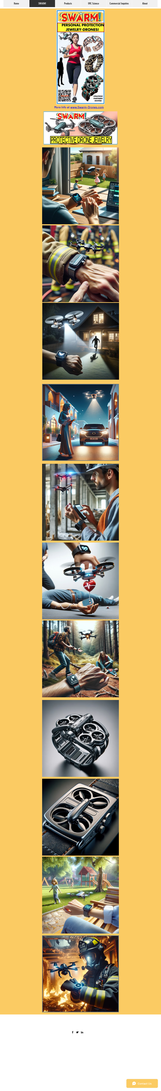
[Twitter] (77, 1032)
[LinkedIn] (82, 1032)
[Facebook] (72, 1032)
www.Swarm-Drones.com (87, 107)
